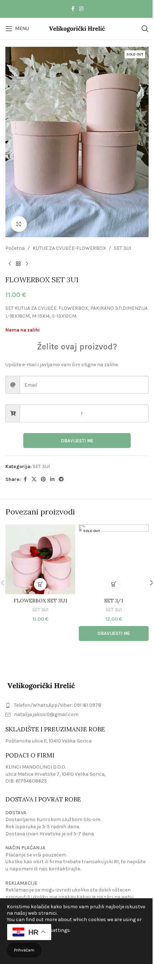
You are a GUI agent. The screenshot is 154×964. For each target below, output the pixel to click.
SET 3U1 (122, 248)
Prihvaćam (24, 950)
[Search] (145, 28)
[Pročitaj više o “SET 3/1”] (113, 584)
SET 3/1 (113, 600)
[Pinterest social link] (43, 479)
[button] (40, 584)
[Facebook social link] (72, 9)
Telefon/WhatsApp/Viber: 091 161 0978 (57, 705)
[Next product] (27, 264)
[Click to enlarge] (19, 224)
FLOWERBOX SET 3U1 (40, 600)
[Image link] (41, 685)
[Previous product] (9, 264)
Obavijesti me (77, 440)
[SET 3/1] (114, 559)
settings (60, 930)
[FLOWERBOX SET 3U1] (40, 559)
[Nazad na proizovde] (18, 264)
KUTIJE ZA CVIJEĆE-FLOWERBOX (69, 248)
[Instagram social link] (81, 9)
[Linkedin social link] (52, 479)
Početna (15, 248)
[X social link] (34, 479)
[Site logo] (77, 28)
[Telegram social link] (61, 479)
